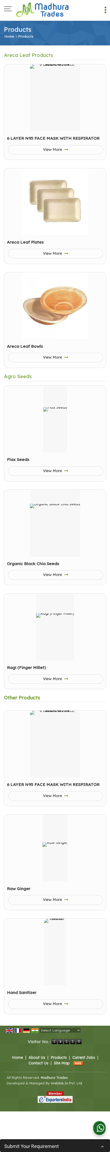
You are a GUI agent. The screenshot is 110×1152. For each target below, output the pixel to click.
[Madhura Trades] (43, 9)
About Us (37, 1057)
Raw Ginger (18, 888)
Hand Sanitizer (22, 992)
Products (59, 1057)
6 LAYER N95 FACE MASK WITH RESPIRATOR (53, 138)
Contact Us (38, 1063)
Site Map (62, 1063)
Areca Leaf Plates (25, 242)
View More (53, 149)
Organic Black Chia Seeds (33, 563)
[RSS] (78, 1063)
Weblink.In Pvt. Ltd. (67, 1083)
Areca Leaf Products (28, 55)
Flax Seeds (18, 459)
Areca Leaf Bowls (25, 346)
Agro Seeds (18, 376)
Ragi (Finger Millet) (26, 667)
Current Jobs (83, 1057)
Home (9, 36)
